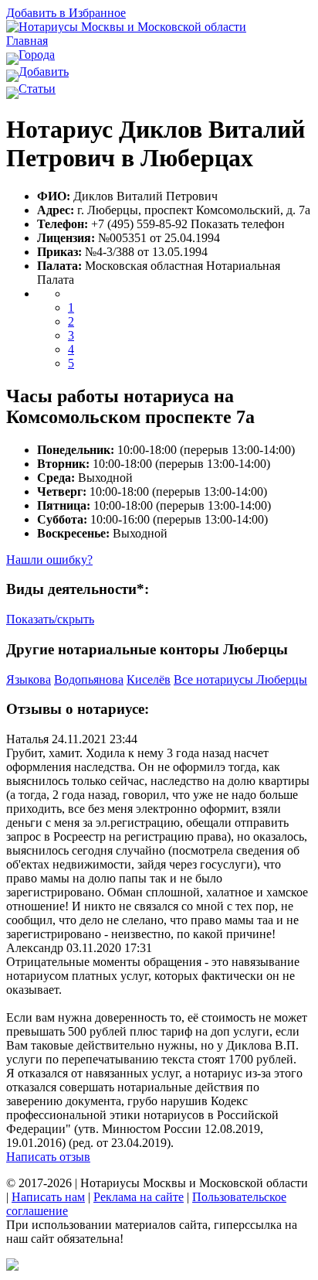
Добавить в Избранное (66, 12)
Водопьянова (88, 679)
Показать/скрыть (50, 619)
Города (37, 54)
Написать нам (48, 1196)
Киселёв (149, 679)
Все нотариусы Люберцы (240, 679)
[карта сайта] (12, 1266)
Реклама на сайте (138, 1196)
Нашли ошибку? (49, 559)
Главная (27, 40)
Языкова (28, 679)
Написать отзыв (48, 1156)
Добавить (44, 71)
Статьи (37, 88)
